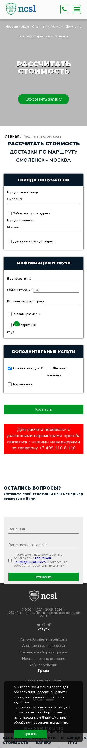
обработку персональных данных (41, 722)
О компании (40, 27)
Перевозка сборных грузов (43, 652)
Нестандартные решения (43, 658)
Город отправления (22, 192)
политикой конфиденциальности (32, 560)
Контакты (62, 36)
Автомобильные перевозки (43, 639)
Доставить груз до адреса (33, 241)
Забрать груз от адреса (31, 213)
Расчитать (43, 409)
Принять (30, 734)
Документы (73, 27)
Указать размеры (26, 314)
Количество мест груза (25, 301)
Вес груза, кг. (17, 278)
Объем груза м (19, 290)
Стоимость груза (26, 368)
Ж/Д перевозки (43, 665)
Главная (11, 136)
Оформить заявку (43, 99)
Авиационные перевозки (43, 645)
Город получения (20, 220)
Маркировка (22, 384)
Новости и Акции (18, 27)
